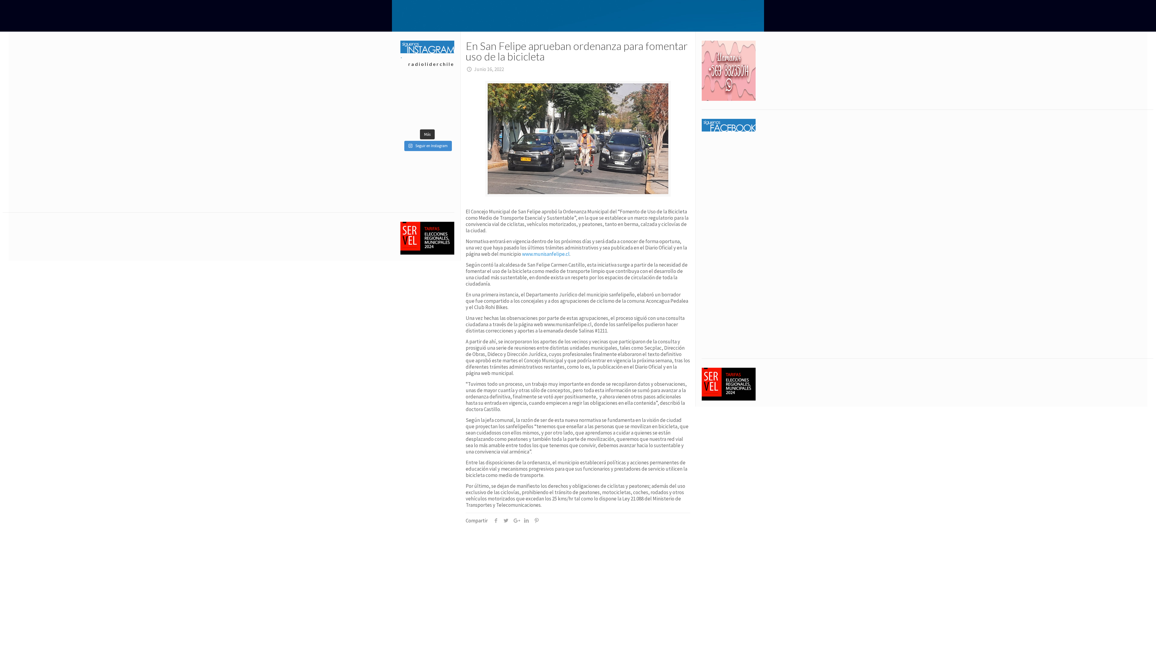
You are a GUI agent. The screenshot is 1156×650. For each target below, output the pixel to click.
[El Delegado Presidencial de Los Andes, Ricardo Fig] (440, 86)
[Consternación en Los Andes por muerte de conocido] (440, 116)
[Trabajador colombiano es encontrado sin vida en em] (413, 101)
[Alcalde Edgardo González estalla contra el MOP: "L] (413, 86)
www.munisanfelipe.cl (546, 254)
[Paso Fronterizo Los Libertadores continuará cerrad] (440, 101)
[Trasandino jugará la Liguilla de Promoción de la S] (413, 116)
